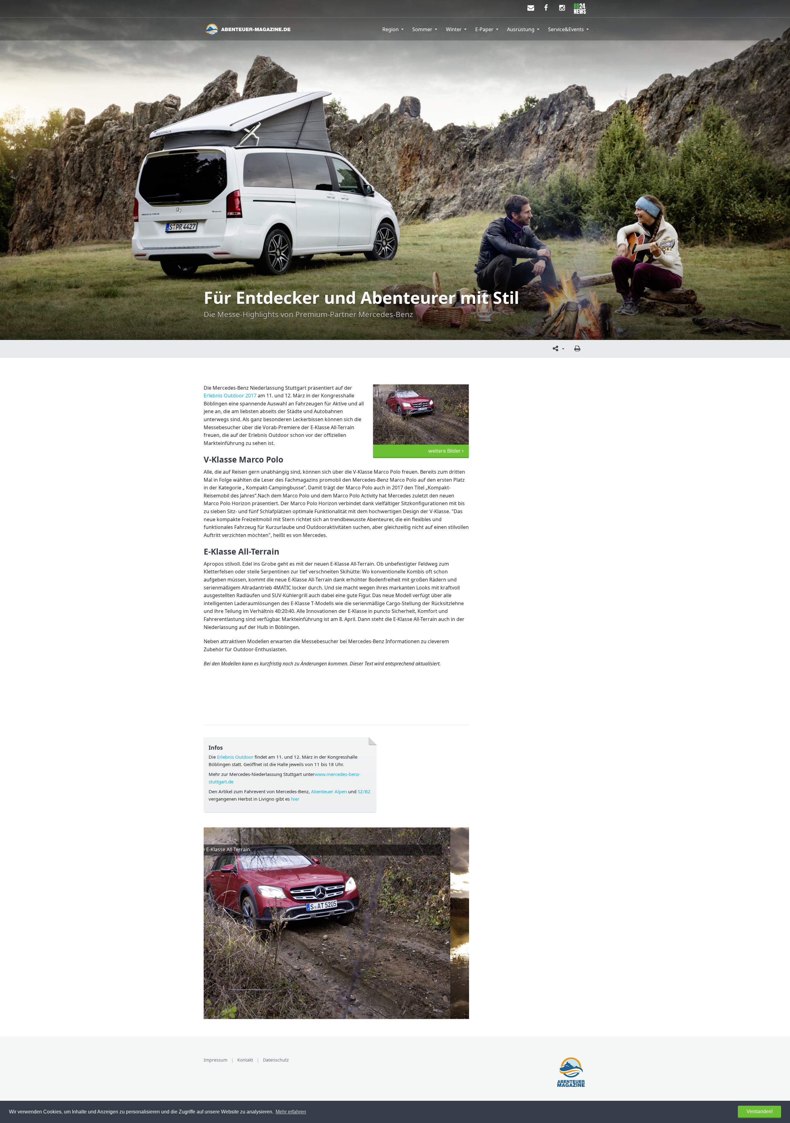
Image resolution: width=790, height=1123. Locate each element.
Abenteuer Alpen (329, 791)
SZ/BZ (364, 791)
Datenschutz (276, 1060)
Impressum (215, 1060)
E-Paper (484, 29)
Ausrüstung (520, 29)
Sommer (422, 29)
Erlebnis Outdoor (235, 757)
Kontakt (245, 1060)
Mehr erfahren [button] (291, 1111)
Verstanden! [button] (759, 1111)
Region (390, 29)
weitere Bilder (445, 450)
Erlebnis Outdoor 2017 (230, 395)
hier (294, 799)
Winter (454, 29)
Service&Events (566, 29)
